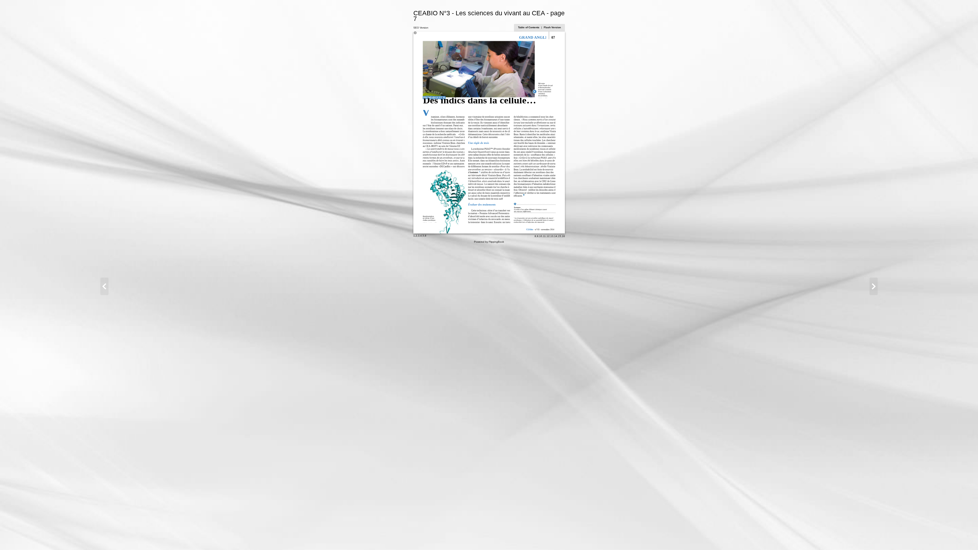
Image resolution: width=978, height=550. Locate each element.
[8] (873, 286)
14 (555, 236)
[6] (104, 286)
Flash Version (552, 27)
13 (551, 236)
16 (563, 236)
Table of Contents (529, 27)
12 (548, 236)
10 (540, 236)
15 (559, 236)
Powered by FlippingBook (489, 241)
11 (544, 236)
